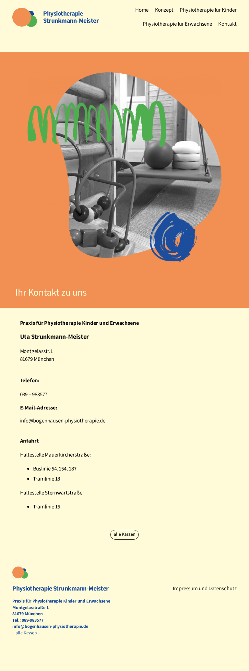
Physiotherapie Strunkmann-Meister (60, 588)
